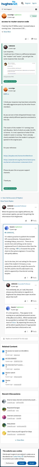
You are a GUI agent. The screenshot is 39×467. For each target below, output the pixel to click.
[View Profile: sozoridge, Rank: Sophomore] (4, 16)
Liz (8, 94)
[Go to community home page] (10, 3)
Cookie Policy (17, 456)
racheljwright (21, 434)
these (14, 323)
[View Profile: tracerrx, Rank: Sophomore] (7, 228)
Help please (11, 424)
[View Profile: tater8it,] (4, 417)
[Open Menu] (36, 9)
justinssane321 (21, 426)
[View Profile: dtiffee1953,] (4, 401)
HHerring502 (18, 377)
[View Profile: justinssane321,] (4, 425)
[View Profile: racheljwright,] (4, 433)
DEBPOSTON (18, 361)
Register (28, 3)
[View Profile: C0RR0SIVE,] (6, 47)
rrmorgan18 (17, 384)
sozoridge (11, 15)
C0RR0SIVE (12, 46)
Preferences (10, 463)
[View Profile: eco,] (4, 409)
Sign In (34, 3)
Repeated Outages (13, 408)
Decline (21, 463)
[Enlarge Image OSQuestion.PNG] (20, 69)
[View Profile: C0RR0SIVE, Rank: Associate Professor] (4, 207)
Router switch (10, 373)
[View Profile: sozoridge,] (6, 90)
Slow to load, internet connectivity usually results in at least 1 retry (21, 400)
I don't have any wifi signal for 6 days (19, 432)
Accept (32, 463)
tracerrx (12, 227)
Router (8, 380)
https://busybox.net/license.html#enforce (18, 156)
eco (17, 410)
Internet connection (14, 416)
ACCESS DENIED (11, 359)
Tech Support (8, 9)
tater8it (18, 418)
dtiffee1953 (20, 402)
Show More (7, 32)
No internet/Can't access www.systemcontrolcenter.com (16, 365)
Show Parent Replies (7, 201)
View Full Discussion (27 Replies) (13, 198)
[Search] (22, 3)
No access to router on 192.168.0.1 (17, 351)
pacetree (17, 369)
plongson (17, 355)
